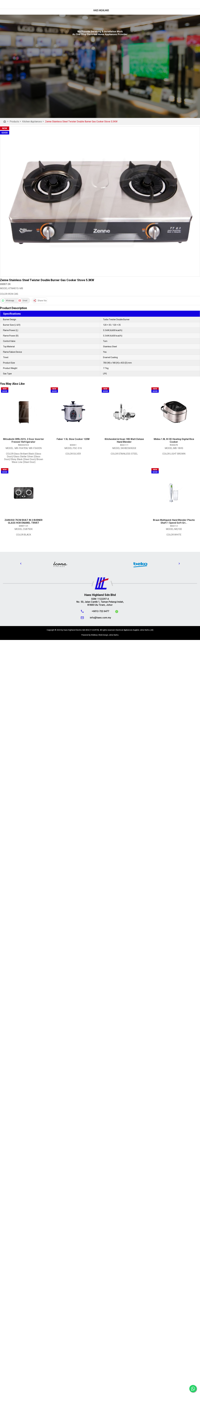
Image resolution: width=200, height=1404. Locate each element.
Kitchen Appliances (33, 121)
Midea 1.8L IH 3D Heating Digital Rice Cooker (174, 440)
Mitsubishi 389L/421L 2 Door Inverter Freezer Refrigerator (23, 440)
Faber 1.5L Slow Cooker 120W (73, 439)
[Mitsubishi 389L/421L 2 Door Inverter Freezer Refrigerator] (23, 412)
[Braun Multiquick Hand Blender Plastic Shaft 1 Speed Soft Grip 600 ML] (173, 493)
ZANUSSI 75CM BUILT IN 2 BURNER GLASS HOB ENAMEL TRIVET (23, 521)
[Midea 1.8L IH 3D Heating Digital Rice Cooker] (173, 412)
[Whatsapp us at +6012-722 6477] (116, 612)
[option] (60, 564)
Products (15, 121)
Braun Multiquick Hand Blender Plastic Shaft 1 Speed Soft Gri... (174, 521)
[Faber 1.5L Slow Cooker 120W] (73, 412)
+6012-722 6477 (100, 611)
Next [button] (179, 563)
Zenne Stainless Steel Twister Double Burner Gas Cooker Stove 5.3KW (81, 121)
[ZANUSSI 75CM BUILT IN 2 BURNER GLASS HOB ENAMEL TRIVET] (23, 493)
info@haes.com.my (100, 617)
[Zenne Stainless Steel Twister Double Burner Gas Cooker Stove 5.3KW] (100, 201)
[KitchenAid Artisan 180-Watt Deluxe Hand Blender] (124, 412)
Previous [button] (21, 563)
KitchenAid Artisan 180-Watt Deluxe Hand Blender (124, 440)
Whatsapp (10, 301)
